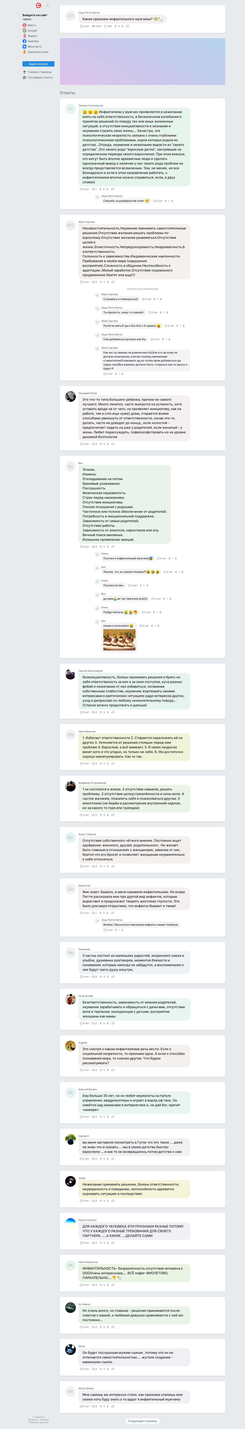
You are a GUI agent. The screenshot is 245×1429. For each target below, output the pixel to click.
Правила (33, 1419)
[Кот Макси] (71, 1307)
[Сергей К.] (71, 1139)
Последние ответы (40, 77)
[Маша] (71, 1349)
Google (32, 30)
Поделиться (127, 26)
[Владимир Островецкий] (71, 786)
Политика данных (38, 1422)
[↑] (116, 26)
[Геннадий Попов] (71, 396)
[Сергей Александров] (71, 674)
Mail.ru (32, 25)
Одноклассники (38, 52)
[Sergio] (71, 1181)
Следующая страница (142, 1421)
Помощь (44, 1419)
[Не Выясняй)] (71, 999)
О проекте (38, 1416)
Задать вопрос (38, 64)
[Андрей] (71, 1046)
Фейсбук (33, 41)
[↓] (122, 26)
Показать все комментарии (142, 289)
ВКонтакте (35, 46)
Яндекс (32, 36)
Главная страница (40, 72)
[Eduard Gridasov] (71, 1223)
